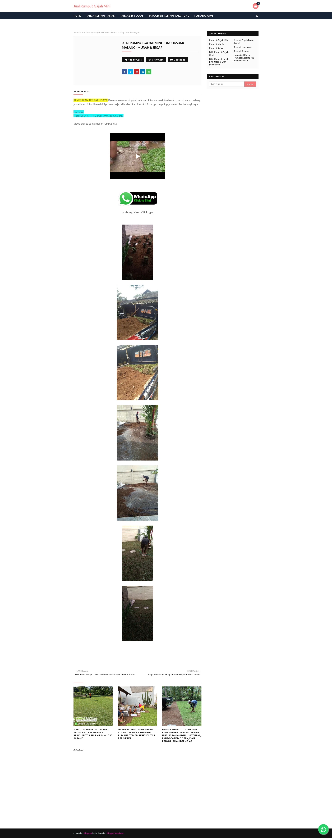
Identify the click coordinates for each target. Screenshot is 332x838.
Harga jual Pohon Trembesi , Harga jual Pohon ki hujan (243, 58)
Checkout (179, 59)
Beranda (77, 32)
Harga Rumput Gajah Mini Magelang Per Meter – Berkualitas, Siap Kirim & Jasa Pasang (92, 734)
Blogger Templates (115, 833)
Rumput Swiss (216, 48)
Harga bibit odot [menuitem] (131, 15)
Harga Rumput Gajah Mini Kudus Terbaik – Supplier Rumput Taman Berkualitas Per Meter (136, 734)
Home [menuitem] (77, 15)
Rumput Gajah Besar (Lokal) (243, 41)
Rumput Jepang (241, 51)
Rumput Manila (216, 44)
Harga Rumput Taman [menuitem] (100, 15)
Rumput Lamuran (242, 47)
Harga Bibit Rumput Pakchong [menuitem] (168, 15)
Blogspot (88, 833)
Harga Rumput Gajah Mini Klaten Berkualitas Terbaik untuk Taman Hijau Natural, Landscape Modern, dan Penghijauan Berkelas (181, 735)
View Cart (157, 59)
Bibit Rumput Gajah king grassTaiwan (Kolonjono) (218, 62)
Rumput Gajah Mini (218, 40)
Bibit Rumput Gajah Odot (218, 53)
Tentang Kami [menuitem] (203, 15)
